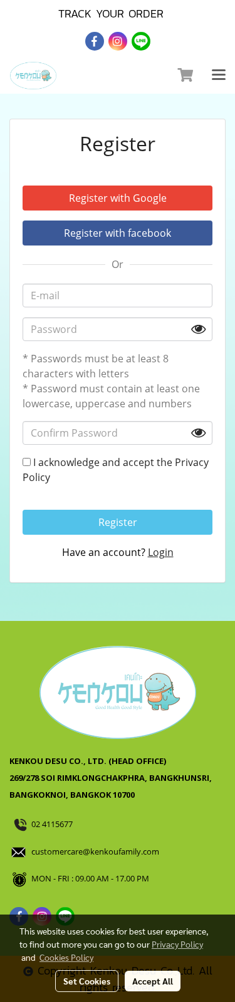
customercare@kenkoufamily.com (95, 851)
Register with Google (118, 198)
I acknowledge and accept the (116, 469)
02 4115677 (53, 824)
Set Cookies (86, 980)
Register (117, 522)
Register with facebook (117, 233)
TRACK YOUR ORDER (111, 13)
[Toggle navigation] (218, 75)
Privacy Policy (177, 944)
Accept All (152, 980)
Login (161, 552)
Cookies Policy (66, 957)
